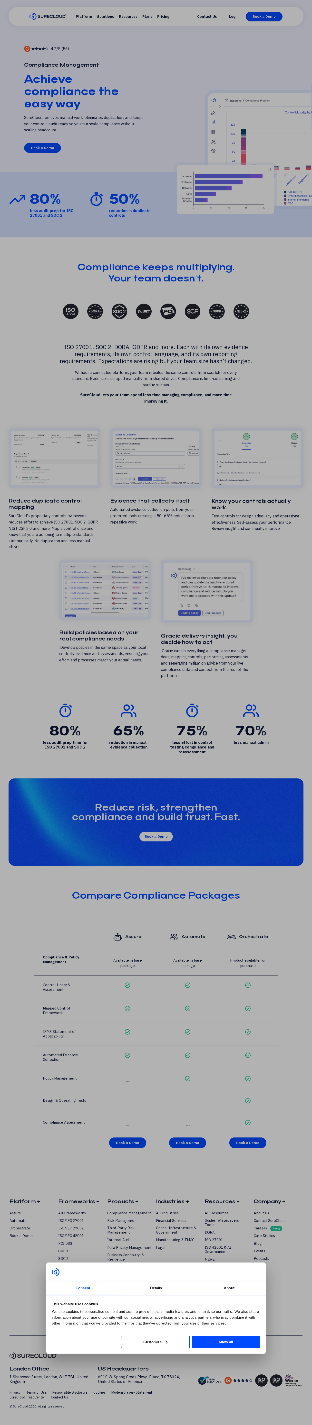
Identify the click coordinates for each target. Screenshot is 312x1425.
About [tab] (229, 1288)
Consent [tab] (83, 1288)
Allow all (225, 1342)
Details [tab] (156, 1288)
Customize (152, 1342)
